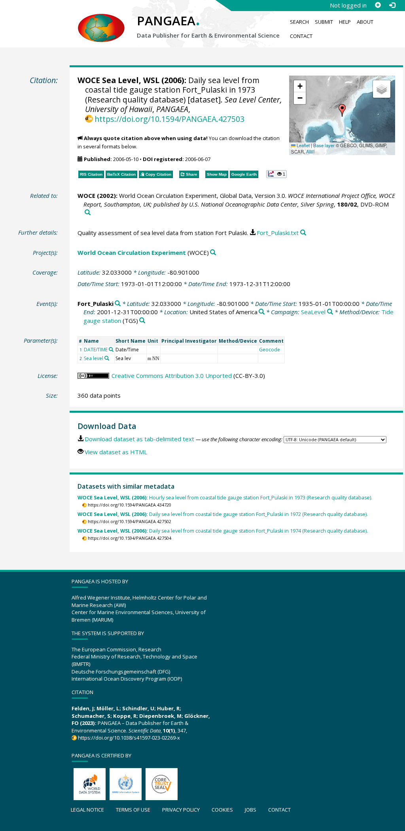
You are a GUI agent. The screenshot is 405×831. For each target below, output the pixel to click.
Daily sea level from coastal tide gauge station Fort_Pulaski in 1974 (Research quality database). (223, 530)
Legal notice (87, 809)
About (365, 21)
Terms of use (133, 809)
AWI (310, 151)
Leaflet (302, 145)
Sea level (93, 358)
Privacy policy (181, 809)
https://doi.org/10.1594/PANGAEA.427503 (169, 119)
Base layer (324, 145)
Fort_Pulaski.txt (278, 233)
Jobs (250, 809)
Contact (301, 36)
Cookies (222, 809)
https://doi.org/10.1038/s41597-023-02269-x (129, 737)
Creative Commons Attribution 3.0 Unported (172, 375)
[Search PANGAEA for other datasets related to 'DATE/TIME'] (111, 349)
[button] (342, 110)
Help (345, 21)
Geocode (269, 349)
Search (299, 21)
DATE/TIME (96, 349)
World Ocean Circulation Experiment (132, 252)
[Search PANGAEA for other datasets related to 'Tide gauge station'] (142, 321)
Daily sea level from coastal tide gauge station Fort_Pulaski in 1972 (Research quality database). (223, 514)
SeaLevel (313, 312)
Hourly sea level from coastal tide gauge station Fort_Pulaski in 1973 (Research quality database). (225, 497)
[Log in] (392, 5)
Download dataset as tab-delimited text (139, 439)
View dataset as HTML (116, 452)
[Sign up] (378, 5)
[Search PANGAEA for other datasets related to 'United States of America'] (262, 312)
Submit (324, 21)
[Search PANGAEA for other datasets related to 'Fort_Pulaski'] (118, 304)
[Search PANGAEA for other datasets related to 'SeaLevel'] (330, 312)
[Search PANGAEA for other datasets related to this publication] (88, 213)
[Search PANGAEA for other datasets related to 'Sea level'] (106, 358)
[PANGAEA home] (101, 20)
